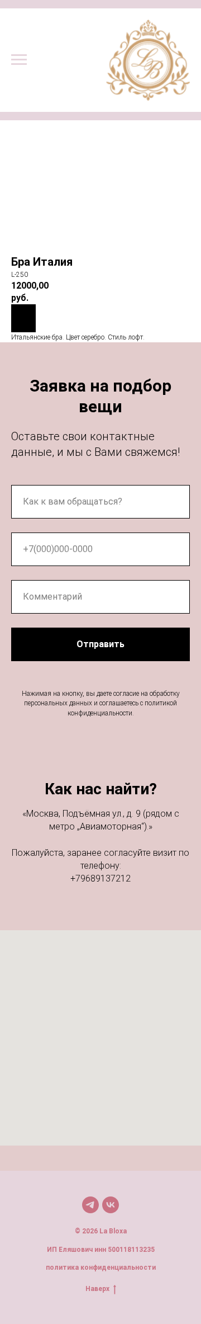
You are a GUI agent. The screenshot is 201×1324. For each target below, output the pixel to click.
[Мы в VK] (110, 1204)
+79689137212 (100, 878)
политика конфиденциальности (101, 1267)
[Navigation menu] (19, 59)
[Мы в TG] (90, 1204)
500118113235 (131, 1250)
